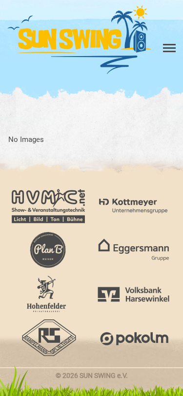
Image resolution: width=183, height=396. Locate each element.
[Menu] (168, 18)
